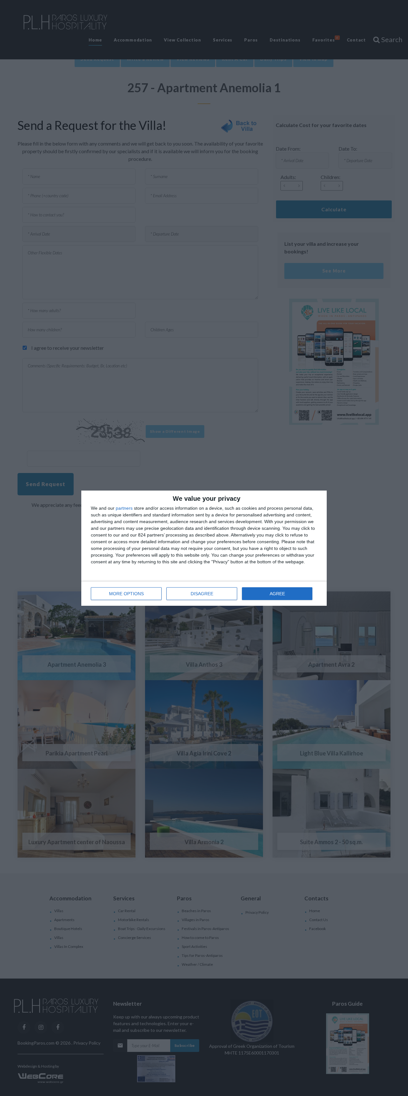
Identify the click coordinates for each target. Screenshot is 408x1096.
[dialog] (204, 548)
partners (124, 508)
